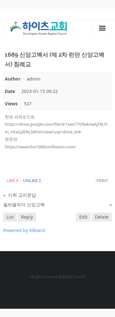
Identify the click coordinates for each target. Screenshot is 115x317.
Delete (102, 217)
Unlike (32, 180)
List (10, 217)
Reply (27, 217)
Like (12, 180)
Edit (83, 217)
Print (102, 180)
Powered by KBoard (24, 230)
